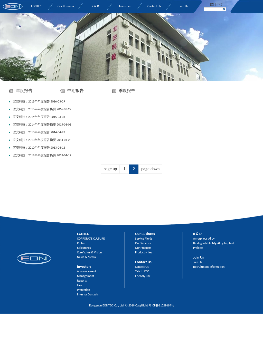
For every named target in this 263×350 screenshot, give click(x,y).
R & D (95, 6)
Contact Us (154, 6)
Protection (83, 290)
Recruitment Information (208, 267)
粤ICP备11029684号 (161, 305)
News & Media (86, 257)
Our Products (143, 248)
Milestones (84, 248)
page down (150, 169)
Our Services (143, 243)
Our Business (66, 6)
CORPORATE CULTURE (91, 238)
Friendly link (142, 276)
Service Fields (143, 238)
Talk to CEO (142, 271)
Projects (198, 248)
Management (85, 276)
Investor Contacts (88, 294)
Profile (81, 243)
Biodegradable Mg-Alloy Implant (213, 243)
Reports (82, 280)
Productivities (143, 252)
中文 (220, 4)
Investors (124, 6)
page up (110, 169)
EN (212, 4)
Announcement (86, 271)
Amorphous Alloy (203, 238)
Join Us (183, 6)
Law (79, 285)
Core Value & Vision (89, 252)
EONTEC (36, 6)
